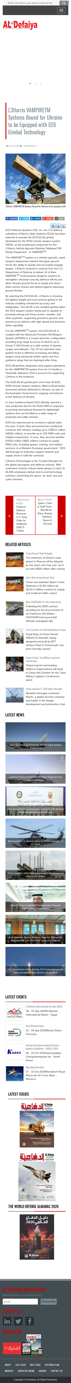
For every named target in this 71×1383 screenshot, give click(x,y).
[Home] (20, 25)
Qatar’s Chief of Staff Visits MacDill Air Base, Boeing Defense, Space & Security (44, 513)
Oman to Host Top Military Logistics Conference (43, 659)
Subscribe (22, 1344)
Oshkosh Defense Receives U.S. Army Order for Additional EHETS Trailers (21, 518)
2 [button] (35, 83)
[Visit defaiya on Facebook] (11, 217)
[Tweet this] (24, 217)
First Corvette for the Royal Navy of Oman (46, 630)
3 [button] (41, 83)
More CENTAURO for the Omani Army (43, 602)
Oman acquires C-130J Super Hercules (44, 689)
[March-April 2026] (37, 1126)
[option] (34, 56)
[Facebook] (29, 1321)
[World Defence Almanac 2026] (37, 1237)
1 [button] (30, 83)
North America (29, 146)
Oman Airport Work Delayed (39, 553)
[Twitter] (18, 1321)
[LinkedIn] (7, 1321)
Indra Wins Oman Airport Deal (40, 577)
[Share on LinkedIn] (35, 217)
